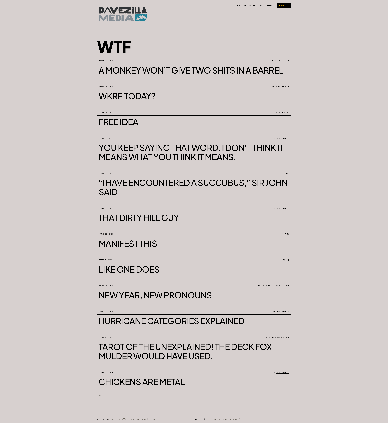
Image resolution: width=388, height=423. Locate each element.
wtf (287, 61)
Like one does (129, 269)
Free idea (118, 121)
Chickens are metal (142, 381)
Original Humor (281, 286)
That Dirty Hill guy (139, 217)
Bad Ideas (279, 61)
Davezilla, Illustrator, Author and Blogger (133, 419)
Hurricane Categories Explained (171, 320)
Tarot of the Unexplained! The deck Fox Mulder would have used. (185, 351)
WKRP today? (127, 96)
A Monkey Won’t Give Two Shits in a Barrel (191, 70)
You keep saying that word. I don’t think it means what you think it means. (191, 152)
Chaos (286, 173)
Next (101, 396)
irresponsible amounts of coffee (224, 419)
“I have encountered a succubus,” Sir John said (193, 187)
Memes (286, 234)
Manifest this (128, 243)
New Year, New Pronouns (155, 295)
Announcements (276, 337)
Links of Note (282, 87)
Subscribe (284, 6)
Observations (282, 138)
